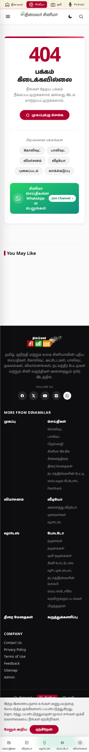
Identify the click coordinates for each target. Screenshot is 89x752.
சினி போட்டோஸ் (60, 563)
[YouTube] (45, 395)
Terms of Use (14, 656)
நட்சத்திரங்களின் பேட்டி (65, 473)
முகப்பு (10, 421)
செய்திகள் (56, 421)
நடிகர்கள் (54, 541)
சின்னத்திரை (57, 459)
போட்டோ (55, 533)
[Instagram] (56, 395)
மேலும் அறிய (15, 729)
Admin (9, 677)
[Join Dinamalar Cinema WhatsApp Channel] (67, 396)
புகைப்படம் (28, 171)
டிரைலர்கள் (56, 515)
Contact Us (13, 642)
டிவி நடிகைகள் (59, 556)
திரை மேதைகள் (59, 466)
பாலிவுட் (58, 150)
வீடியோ (59, 160)
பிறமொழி (55, 444)
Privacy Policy (15, 649)
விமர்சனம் (32, 160)
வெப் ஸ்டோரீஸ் (59, 591)
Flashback (54, 488)
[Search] (81, 16)
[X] (33, 395)
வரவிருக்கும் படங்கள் (64, 599)
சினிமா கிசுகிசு (58, 451)
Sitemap (11, 670)
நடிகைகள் (55, 548)
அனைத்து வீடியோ (62, 507)
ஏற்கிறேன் (44, 729)
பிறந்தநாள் (56, 606)
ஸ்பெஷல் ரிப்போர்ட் (63, 481)
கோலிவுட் (32, 150)
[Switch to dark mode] (70, 16)
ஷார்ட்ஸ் (54, 522)
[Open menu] (8, 16)
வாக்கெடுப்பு (59, 171)
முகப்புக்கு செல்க (48, 115)
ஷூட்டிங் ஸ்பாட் (59, 570)
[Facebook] (22, 395)
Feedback (12, 663)
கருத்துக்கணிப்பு (62, 617)
